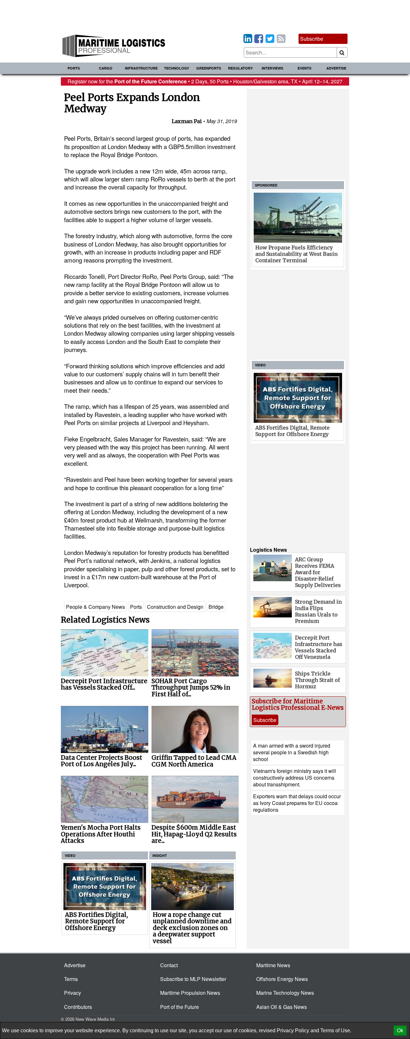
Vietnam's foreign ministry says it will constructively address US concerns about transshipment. (294, 777)
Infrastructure (141, 68)
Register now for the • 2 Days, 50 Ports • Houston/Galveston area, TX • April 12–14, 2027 (205, 81)
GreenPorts (208, 68)
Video (70, 855)
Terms (71, 979)
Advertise (336, 68)
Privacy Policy (293, 1030)
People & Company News (95, 606)
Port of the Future (179, 1006)
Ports (74, 68)
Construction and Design (175, 606)
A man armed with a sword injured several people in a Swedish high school (291, 752)
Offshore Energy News (282, 979)
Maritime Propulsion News (190, 992)
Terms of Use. (335, 1030)
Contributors (78, 1006)
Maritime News (273, 965)
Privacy (72, 992)
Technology (176, 68)
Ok (400, 1030)
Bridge (216, 606)
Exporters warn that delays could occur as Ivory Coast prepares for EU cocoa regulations (297, 803)
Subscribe (311, 38)
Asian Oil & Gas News (281, 1006)
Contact (169, 965)
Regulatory (240, 68)
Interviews (272, 68)
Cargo (105, 68)
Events (304, 68)
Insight (159, 855)
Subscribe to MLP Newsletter (193, 979)
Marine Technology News (285, 992)
